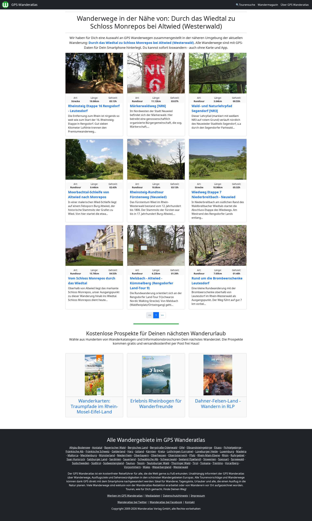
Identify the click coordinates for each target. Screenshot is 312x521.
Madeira (241, 451)
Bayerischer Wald (115, 447)
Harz (130, 451)
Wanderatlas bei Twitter (132, 502)
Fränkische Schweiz (98, 451)
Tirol (195, 463)
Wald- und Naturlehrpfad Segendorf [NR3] (212, 108)
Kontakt (190, 502)
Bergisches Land (138, 447)
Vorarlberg (232, 463)
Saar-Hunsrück (76, 459)
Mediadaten (152, 495)
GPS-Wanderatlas (24, 4)
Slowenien (209, 459)
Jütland (139, 451)
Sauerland (129, 459)
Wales (146, 467)
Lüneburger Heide (206, 451)
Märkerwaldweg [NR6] (148, 106)
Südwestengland (113, 463)
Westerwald (180, 467)
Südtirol (96, 463)
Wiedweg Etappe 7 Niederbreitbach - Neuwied (213, 194)
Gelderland (118, 451)
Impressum (198, 495)
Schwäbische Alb (148, 459)
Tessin (141, 463)
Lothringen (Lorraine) (180, 451)
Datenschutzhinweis (175, 495)
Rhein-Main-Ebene (208, 455)
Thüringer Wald (180, 463)
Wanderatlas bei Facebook (166, 502)
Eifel (182, 447)
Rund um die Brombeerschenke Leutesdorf (217, 280)
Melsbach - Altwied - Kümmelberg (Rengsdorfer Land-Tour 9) (151, 283)
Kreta (161, 451)
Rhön (225, 455)
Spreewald (237, 459)
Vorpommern (132, 467)
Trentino (218, 463)
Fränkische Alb (75, 451)
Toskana (205, 463)
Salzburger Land (97, 459)
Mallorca (73, 455)
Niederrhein (124, 455)
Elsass (218, 447)
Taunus (130, 463)
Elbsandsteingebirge (199, 447)
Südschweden (80, 463)
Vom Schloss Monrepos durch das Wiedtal (91, 280)
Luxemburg (227, 451)
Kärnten (151, 451)
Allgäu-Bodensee (79, 447)
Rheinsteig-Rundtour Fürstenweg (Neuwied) (148, 194)
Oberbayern (141, 455)
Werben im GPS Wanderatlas (125, 495)
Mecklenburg (88, 455)
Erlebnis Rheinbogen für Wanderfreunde (156, 403)
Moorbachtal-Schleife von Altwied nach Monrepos (88, 194)
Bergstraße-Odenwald (163, 447)
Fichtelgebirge (232, 447)
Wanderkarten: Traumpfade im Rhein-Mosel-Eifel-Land (94, 406)
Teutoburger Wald (158, 463)
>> (162, 315)
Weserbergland (161, 467)
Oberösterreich (177, 455)
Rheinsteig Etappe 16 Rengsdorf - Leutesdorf (94, 108)
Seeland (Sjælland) (190, 459)
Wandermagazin (268, 5)
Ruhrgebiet (237, 455)
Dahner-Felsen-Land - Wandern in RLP (218, 403)
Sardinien (115, 459)
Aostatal (97, 447)
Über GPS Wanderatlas (295, 5)
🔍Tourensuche (245, 5)
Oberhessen (158, 455)
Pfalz (192, 455)
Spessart (223, 459)
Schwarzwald (168, 459)
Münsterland (107, 455)
